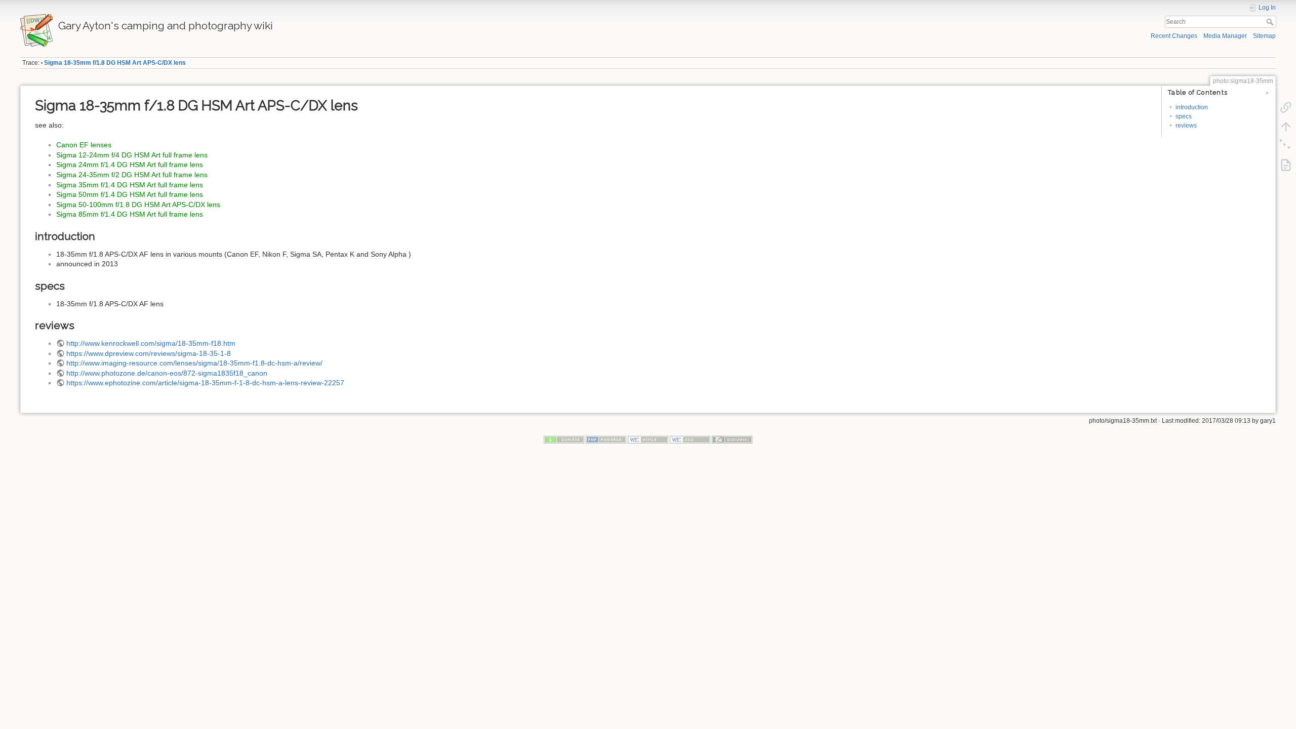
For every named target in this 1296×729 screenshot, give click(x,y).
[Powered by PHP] (606, 438)
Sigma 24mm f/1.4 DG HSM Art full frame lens (129, 164)
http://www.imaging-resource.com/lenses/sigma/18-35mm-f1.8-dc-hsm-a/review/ (194, 363)
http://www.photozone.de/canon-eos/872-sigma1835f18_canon (166, 373)
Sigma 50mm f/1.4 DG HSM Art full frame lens (129, 194)
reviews (1186, 125)
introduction (1192, 107)
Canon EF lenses (83, 145)
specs (1184, 116)
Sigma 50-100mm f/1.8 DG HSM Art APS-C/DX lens (138, 204)
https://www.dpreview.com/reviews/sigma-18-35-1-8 (148, 353)
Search (1271, 21)
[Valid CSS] (690, 438)
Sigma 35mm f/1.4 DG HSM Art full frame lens (129, 185)
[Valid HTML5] (648, 438)
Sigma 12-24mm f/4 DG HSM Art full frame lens (132, 155)
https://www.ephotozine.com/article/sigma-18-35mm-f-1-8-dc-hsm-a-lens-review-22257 (205, 383)
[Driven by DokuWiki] (732, 438)
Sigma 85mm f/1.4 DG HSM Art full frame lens (129, 214)
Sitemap (1264, 35)
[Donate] (564, 438)
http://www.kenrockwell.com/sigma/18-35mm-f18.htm (150, 343)
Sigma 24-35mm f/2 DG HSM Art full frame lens (132, 175)
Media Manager (1225, 35)
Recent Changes (1174, 35)
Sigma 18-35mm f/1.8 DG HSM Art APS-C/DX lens (115, 62)
